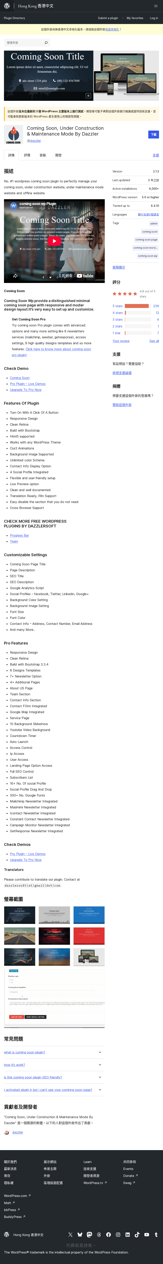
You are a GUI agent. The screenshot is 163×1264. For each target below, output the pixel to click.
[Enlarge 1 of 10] (30, 912)
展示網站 (50, 1162)
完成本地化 (112, 29)
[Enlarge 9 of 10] (99, 953)
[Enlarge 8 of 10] (65, 953)
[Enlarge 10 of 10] (99, 975)
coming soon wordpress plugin (146, 247)
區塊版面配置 (53, 1183)
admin (153, 223)
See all (154, 341)
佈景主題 (50, 1169)
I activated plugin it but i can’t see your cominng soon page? (48, 1090)
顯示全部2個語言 (148, 214)
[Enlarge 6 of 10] (99, 933)
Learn (87, 1162)
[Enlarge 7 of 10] (30, 953)
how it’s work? (14, 1065)
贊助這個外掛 (122, 405)
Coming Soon (20, 378)
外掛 (47, 1176)
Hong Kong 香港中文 (28, 1235)
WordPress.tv (95, 1183)
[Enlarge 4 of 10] (30, 933)
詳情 (11, 155)
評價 (27, 155)
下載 (153, 134)
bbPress (12, 1210)
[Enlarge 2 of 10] (65, 912)
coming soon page (146, 239)
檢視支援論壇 (122, 373)
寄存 (7, 1176)
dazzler (35, 141)
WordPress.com (17, 1196)
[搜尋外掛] (46, 43)
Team (14, 541)
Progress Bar (19, 535)
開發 (58, 155)
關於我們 (10, 1162)
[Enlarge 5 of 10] (65, 933)
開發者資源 (91, 1176)
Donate (130, 1176)
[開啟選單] (156, 6)
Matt (9, 1203)
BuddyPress (15, 1217)
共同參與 (129, 1162)
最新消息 (10, 1169)
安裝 (43, 155)
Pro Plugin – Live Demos (28, 384)
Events (128, 1169)
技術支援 (89, 1169)
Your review (121, 341)
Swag (129, 1183)
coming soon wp (147, 255)
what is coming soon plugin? (24, 1052)
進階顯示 (119, 267)
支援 (156, 155)
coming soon (149, 231)
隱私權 (9, 1183)
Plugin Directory (14, 18)
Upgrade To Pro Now (26, 390)
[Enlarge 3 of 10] (99, 912)
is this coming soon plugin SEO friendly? (33, 1077)
